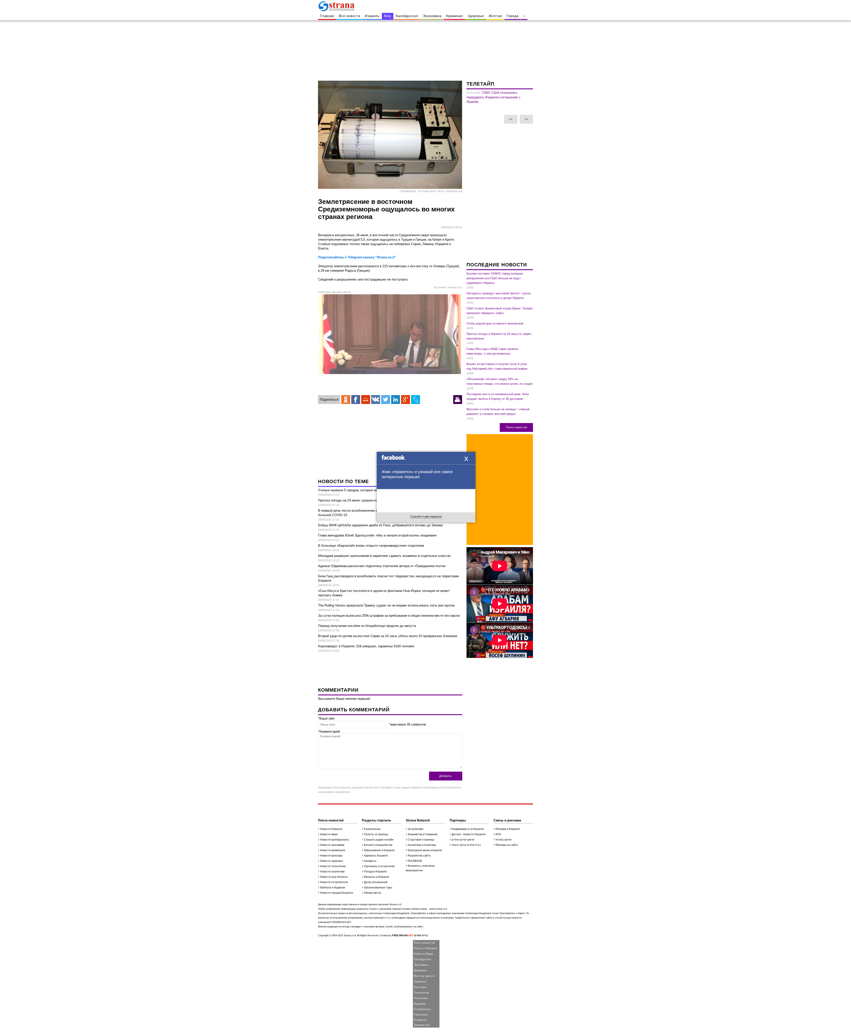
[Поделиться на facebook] (355, 399)
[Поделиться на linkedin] (395, 399)
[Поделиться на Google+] (405, 399)
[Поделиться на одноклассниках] (345, 399)
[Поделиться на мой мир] (365, 399)
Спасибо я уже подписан (426, 516)
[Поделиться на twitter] (385, 399)
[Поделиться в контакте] (375, 399)
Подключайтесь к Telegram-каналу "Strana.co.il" (357, 257)
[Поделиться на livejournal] (415, 399)
